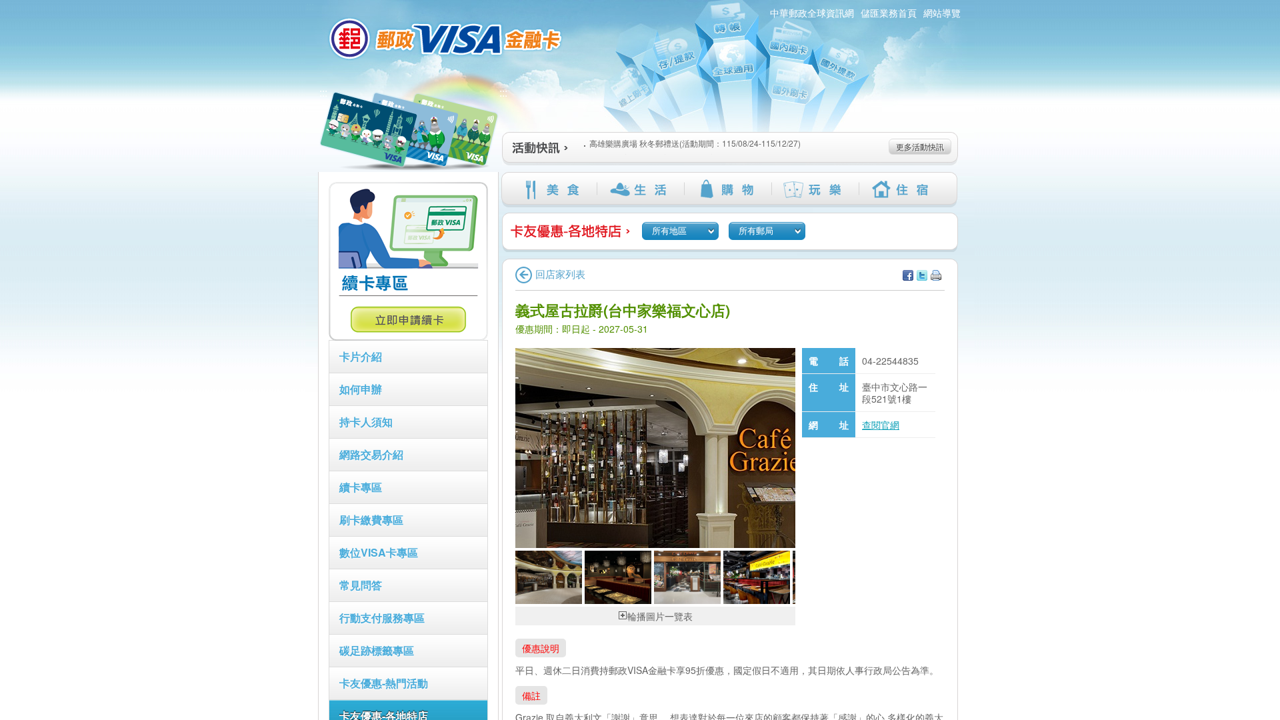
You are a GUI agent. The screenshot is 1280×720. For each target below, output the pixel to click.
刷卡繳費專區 (371, 519)
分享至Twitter (922, 275)
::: (323, 92)
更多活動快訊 (920, 146)
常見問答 (360, 585)
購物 (727, 189)
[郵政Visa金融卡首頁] (447, 39)
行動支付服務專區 (382, 617)
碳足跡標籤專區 (376, 650)
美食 (553, 189)
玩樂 (815, 189)
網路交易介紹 (371, 454)
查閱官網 (880, 424)
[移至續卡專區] (408, 336)
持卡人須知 (366, 421)
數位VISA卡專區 (378, 552)
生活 (640, 189)
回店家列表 (560, 274)
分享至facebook (908, 275)
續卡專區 (360, 487)
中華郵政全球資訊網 (812, 12)
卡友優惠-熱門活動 (383, 683)
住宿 (902, 189)
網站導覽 (942, 12)
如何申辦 (360, 389)
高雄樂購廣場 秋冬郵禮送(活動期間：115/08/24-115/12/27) (695, 143)
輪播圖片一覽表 (660, 616)
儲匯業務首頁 (889, 12)
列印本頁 (936, 275)
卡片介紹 (360, 356)
